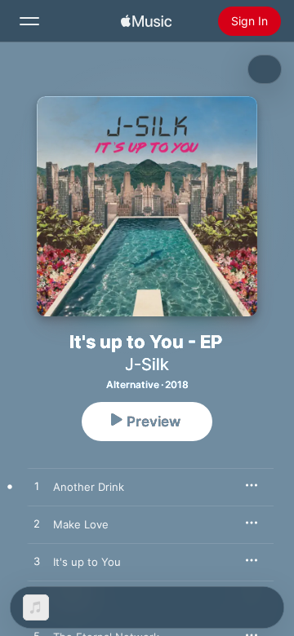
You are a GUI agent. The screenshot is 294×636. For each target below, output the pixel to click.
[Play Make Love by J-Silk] (36, 524)
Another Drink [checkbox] (88, 486)
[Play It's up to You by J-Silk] (36, 561)
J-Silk (147, 364)
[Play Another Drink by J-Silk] (36, 486)
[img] (146, 21)
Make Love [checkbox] (81, 524)
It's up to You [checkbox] (87, 561)
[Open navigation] (29, 21)
